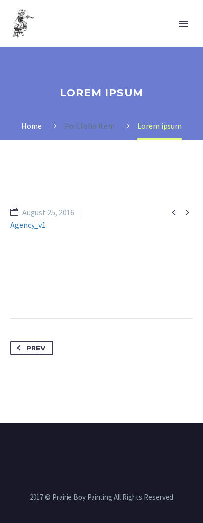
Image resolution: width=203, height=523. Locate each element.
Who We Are (117, 39)
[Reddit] (110, 287)
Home (61, 39)
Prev (35, 348)
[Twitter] (37, 287)
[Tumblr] (73, 287)
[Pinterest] (55, 287)
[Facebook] (19, 287)
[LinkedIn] (92, 287)
